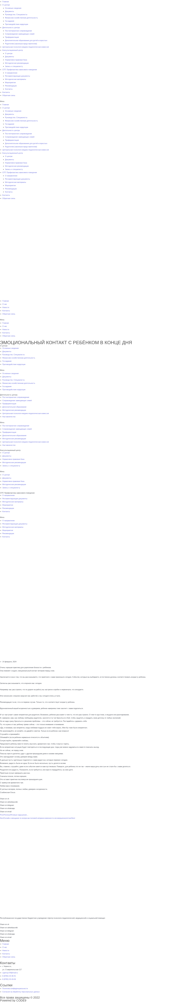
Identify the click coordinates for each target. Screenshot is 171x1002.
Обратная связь (8, 95)
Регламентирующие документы (17, 76)
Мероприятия (10, 82)
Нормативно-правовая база (16, 60)
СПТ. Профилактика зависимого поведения (19, 70)
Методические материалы (15, 79)
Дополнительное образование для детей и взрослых (26, 40)
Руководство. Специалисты (16, 14)
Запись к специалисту (14, 66)
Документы (9, 11)
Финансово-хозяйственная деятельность (21, 18)
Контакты (9, 89)
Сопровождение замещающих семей (19, 34)
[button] (85, 101)
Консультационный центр (12, 50)
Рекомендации (11, 86)
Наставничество (8, 417)
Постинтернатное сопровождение (18, 31)
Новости (5, 307)
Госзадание (9, 21)
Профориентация (12, 37)
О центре (6, 5)
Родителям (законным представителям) (21, 44)
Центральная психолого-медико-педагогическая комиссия (25, 47)
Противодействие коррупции (16, 24)
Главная (5, 2)
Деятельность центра (11, 27)
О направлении (11, 73)
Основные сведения (13, 8)
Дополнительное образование (14, 407)
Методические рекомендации (17, 63)
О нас (4, 304)
